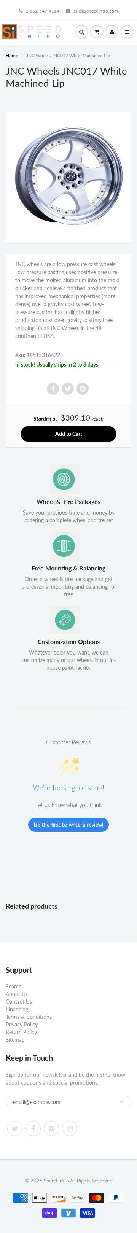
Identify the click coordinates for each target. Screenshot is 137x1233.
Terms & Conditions (29, 1017)
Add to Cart (68, 434)
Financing (17, 1009)
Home (12, 55)
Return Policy (21, 1032)
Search (14, 986)
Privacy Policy (22, 1024)
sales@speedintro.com (95, 11)
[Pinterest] (51, 1128)
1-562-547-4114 (42, 11)
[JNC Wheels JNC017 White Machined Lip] (68, 176)
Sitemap (15, 1039)
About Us (17, 994)
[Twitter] (14, 1128)
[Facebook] (33, 1128)
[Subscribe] (121, 1101)
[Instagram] (69, 1128)
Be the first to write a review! (68, 824)
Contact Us (19, 1001)
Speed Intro (56, 1180)
